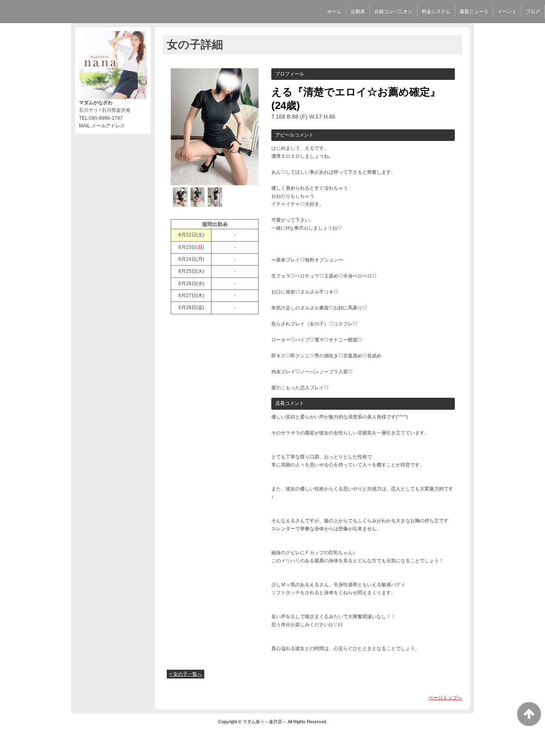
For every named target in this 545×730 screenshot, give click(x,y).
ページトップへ (445, 697)
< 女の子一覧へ (185, 674)
